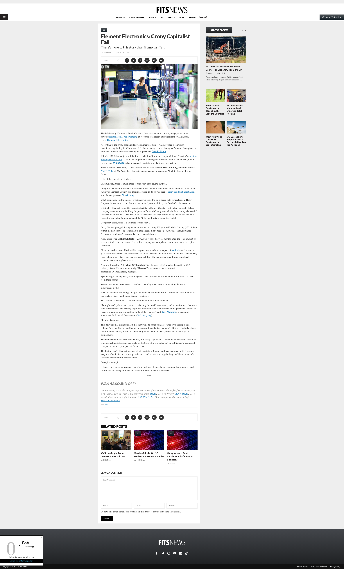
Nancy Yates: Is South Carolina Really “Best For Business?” (180, 456)
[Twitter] (164, 553)
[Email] (182, 553)
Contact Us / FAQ (302, 567)
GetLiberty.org (144, 315)
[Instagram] (170, 553)
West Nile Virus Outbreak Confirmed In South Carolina (214, 141)
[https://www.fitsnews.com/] (172, 10)
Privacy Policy (335, 567)
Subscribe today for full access (21, 557)
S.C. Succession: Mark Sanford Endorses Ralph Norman (235, 109)
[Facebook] (159, 553)
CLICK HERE (181, 393)
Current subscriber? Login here (21, 560)
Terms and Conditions (319, 567)
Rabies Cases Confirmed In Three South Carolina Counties (215, 109)
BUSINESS (120, 17)
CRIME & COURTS (136, 17)
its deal (175, 250)
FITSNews (107, 52)
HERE (153, 393)
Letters (172, 463)
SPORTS (171, 17)
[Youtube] (176, 553)
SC (162, 17)
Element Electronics (117, 140)
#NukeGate (118, 163)
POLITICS (152, 17)
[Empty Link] (243, 30)
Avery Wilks (107, 171)
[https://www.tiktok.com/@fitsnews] (186, 553)
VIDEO (181, 17)
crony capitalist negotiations (181, 191)
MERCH (192, 17)
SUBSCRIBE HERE (110, 400)
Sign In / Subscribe (332, 17)
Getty (106, 404)
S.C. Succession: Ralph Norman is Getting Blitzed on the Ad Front (236, 141)
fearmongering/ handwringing (122, 136)
